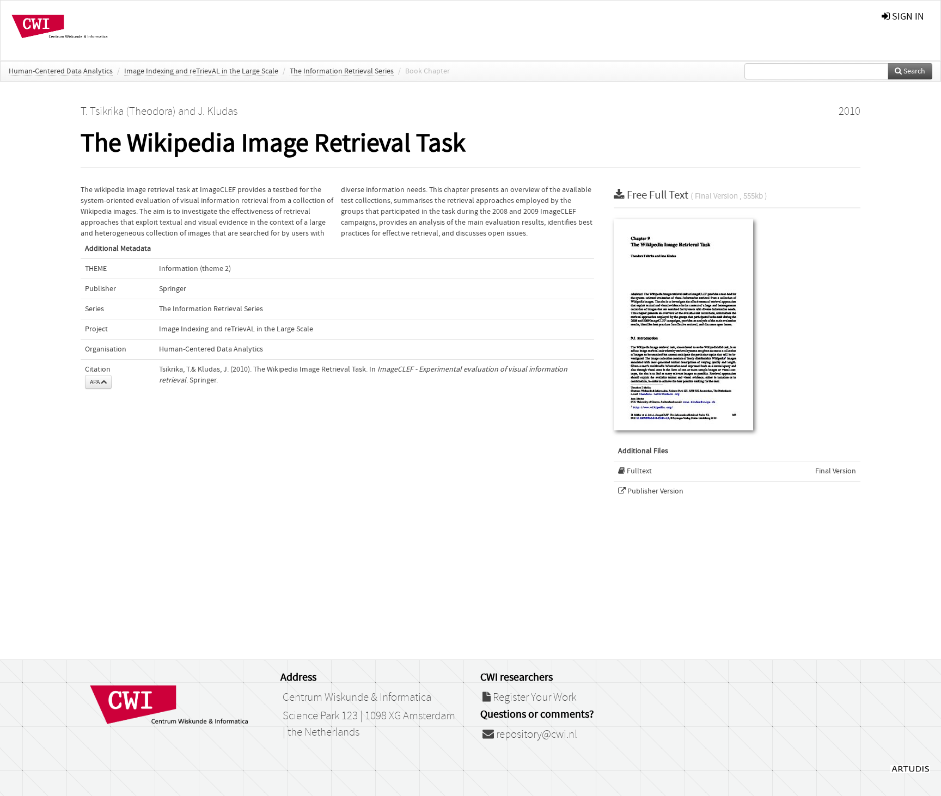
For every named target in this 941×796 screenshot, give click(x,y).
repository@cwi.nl (535, 734)
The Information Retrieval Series (342, 71)
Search (913, 71)
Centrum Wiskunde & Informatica (357, 697)
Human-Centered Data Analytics (61, 71)
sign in (907, 16)
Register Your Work (533, 697)
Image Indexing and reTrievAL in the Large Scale (201, 71)
